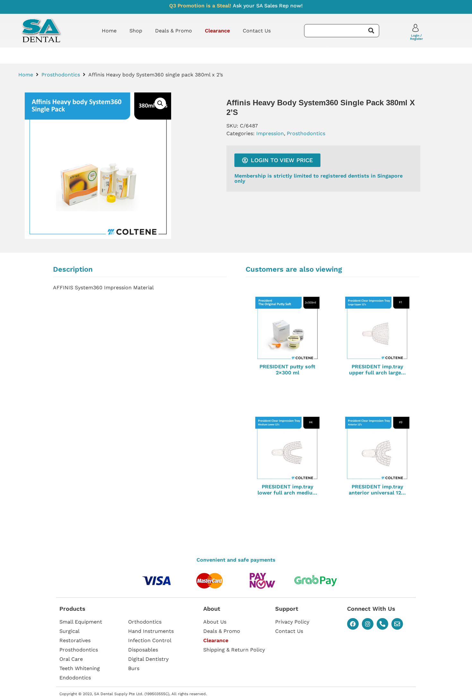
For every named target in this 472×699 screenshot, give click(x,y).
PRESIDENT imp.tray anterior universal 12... (377, 490)
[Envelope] (397, 624)
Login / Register (416, 37)
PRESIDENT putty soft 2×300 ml (287, 369)
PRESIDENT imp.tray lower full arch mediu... (287, 490)
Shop (135, 31)
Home (109, 31)
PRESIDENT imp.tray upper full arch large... (377, 369)
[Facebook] (353, 624)
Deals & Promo (173, 31)
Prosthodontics (60, 75)
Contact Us (257, 31)
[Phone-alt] (382, 624)
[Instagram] (367, 624)
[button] (160, 103)
